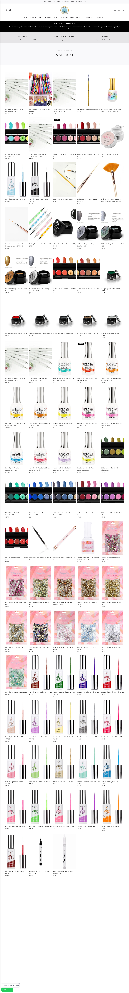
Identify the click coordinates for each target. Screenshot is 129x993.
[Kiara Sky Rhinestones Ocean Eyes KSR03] (88, 627)
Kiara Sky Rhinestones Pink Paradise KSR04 (64, 648)
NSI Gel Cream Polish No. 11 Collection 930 (37, 514)
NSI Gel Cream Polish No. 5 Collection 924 (16, 559)
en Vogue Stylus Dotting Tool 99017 (40, 557)
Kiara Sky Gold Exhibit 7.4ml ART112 (64, 782)
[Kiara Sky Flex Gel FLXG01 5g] (112, 134)
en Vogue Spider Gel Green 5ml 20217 (110, 290)
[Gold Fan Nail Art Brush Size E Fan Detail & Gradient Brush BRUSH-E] (112, 179)
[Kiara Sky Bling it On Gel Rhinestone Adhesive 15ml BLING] (88, 538)
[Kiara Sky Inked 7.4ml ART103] (88, 807)
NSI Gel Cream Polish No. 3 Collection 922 (88, 155)
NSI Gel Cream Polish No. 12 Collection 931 (13, 514)
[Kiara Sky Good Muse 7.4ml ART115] (40, 762)
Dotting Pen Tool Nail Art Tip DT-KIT (40, 244)
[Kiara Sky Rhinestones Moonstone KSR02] (112, 627)
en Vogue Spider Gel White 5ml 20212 (110, 334)
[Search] (115, 10)
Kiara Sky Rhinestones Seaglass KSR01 (16, 692)
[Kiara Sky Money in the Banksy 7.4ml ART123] (64, 672)
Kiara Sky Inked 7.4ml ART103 (86, 826)
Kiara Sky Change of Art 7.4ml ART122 (112, 692)
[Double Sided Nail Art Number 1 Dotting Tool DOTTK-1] (16, 89)
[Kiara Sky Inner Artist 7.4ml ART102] (64, 807)
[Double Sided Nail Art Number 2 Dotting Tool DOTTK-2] (40, 358)
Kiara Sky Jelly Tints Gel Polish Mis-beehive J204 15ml (63, 424)
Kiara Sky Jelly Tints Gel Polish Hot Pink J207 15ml (87, 424)
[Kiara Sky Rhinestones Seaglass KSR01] (16, 672)
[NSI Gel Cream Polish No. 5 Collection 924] (16, 538)
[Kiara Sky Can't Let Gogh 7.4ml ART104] (16, 851)
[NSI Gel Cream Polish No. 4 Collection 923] (64, 269)
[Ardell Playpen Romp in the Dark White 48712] (64, 851)
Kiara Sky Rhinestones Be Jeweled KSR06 (15, 648)
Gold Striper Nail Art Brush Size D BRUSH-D (87, 200)
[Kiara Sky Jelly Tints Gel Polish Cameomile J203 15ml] (88, 448)
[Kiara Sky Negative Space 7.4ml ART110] (40, 179)
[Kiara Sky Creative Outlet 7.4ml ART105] (112, 807)
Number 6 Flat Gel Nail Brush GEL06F (88, 109)
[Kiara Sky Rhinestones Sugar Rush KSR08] (88, 582)
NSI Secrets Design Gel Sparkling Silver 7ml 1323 (39, 290)
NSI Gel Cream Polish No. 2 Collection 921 (88, 290)
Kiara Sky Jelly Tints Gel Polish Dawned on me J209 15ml (62, 469)
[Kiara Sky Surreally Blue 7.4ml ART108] (112, 762)
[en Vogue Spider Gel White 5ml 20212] (112, 314)
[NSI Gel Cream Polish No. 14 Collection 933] (16, 134)
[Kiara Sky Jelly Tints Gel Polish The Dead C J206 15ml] (112, 358)
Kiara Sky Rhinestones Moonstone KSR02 (111, 648)
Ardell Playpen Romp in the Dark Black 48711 (39, 872)
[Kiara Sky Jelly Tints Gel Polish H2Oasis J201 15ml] (16, 448)
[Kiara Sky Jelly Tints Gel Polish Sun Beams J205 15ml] (16, 403)
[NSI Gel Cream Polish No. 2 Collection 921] (88, 269)
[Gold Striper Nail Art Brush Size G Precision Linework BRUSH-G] (16, 224)
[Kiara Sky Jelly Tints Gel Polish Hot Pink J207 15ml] (88, 403)
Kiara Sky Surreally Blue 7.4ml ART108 (110, 783)
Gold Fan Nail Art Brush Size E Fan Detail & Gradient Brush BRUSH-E (111, 200)
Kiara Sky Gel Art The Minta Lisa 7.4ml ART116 (88, 783)
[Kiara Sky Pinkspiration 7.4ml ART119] (112, 717)
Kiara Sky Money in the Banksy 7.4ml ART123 (64, 693)
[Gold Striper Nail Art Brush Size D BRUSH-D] (88, 179)
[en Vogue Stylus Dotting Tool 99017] (40, 538)
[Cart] (123, 10)
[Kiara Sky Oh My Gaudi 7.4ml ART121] (40, 672)
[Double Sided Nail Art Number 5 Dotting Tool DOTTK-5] (64, 89)
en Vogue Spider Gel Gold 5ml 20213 (88, 333)
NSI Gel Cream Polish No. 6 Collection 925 (64, 155)
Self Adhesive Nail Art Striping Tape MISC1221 (39, 110)
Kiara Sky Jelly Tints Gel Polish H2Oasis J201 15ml (14, 469)
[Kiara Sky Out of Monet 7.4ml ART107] (40, 807)
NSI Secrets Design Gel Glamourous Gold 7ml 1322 (16, 290)
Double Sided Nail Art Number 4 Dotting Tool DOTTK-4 (15, 379)
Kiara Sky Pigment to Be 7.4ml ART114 (14, 783)
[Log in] (119, 10)
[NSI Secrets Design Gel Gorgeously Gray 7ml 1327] (88, 224)
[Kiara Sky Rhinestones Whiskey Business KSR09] (64, 582)
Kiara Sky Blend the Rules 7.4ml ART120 (14, 738)
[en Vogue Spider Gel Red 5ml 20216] (16, 314)
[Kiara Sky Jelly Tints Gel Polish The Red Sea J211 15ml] (88, 358)
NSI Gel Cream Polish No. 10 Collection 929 (61, 514)
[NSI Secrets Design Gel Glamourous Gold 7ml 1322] (16, 269)
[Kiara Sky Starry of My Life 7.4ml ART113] (64, 717)
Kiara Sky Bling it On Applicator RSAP (64, 557)
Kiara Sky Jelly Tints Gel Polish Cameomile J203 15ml (86, 469)
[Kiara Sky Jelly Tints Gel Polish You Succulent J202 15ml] (64, 358)
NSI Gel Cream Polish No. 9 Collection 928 (88, 514)
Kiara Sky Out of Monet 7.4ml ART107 (40, 826)
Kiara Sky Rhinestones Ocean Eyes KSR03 (87, 648)
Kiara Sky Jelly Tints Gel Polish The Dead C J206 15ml (111, 379)
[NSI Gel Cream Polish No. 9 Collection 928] (88, 493)
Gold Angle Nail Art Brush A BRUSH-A (64, 199)
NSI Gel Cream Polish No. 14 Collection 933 (13, 155)
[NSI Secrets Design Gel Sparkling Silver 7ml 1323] (40, 269)
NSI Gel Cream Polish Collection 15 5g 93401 (64, 245)
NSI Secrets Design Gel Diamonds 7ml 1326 (112, 245)
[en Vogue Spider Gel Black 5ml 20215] (40, 314)
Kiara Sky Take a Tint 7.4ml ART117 (16, 199)
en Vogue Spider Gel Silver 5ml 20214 (64, 333)
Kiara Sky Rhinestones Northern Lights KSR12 (110, 559)
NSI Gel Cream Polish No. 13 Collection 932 (109, 469)
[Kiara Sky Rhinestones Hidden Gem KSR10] (40, 582)
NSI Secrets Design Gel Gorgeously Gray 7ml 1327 (87, 245)
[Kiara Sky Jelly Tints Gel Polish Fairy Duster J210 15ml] (40, 448)
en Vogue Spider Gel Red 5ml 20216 (16, 333)
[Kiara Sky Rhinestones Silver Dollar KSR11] (16, 582)
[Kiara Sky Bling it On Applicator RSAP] (64, 538)
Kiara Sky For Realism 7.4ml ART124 (88, 692)
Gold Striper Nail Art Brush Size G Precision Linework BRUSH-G (15, 245)
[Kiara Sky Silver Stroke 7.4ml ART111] (88, 717)
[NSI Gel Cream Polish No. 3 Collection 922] (88, 134)
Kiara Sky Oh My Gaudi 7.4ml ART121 (40, 692)
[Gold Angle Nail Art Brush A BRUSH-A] (64, 179)
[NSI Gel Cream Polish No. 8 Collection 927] (112, 493)
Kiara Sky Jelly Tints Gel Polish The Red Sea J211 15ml (87, 379)
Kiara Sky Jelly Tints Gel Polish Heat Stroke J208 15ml (111, 424)
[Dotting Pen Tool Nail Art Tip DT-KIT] (40, 224)
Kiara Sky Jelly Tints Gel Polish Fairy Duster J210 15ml (39, 469)
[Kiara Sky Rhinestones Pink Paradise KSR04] (64, 627)
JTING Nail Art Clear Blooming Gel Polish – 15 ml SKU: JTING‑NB (111, 110)
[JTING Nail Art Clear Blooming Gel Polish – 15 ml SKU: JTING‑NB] (112, 89)
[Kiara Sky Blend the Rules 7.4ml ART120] (16, 717)
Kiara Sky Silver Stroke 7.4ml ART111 (88, 737)
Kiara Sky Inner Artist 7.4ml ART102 (63, 826)
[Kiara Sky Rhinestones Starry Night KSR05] (40, 627)
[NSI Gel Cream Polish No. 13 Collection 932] (112, 448)
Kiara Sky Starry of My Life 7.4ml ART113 (63, 738)
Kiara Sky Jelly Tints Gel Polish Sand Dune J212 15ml (39, 424)
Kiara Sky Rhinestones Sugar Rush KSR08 (87, 603)
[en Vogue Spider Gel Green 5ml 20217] (112, 269)
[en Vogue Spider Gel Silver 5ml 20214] (64, 314)
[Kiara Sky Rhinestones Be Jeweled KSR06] (16, 627)
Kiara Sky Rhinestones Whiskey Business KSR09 (62, 603)
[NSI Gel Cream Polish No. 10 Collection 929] (64, 493)
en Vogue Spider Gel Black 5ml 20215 (40, 333)
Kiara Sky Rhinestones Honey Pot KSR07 (111, 603)
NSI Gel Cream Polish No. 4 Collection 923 (64, 290)
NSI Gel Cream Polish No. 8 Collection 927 (112, 514)
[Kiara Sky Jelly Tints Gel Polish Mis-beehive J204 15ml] (64, 403)
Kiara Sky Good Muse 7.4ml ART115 (40, 782)
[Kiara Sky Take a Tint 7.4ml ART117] (16, 179)
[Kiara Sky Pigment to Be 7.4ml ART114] (16, 762)
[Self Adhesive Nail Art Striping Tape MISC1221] (40, 89)
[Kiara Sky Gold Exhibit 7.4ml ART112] (64, 762)
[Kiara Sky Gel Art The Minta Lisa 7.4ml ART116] (88, 762)
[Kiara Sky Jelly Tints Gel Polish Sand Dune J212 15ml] (40, 403)
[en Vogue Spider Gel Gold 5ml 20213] (88, 314)
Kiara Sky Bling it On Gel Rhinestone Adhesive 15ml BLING (88, 559)
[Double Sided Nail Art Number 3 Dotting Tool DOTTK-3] (40, 134)
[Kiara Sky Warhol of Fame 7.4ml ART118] (40, 717)
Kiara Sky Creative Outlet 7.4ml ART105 (110, 827)
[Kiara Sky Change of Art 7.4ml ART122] (112, 672)
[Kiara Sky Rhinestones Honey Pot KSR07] (112, 582)
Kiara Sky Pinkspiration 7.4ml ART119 (112, 737)
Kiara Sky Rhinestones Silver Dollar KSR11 (15, 603)
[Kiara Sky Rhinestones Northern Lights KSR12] (112, 538)
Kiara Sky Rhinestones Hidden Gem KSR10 (39, 603)
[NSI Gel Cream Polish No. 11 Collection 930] (40, 493)
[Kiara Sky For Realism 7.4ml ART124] (88, 672)
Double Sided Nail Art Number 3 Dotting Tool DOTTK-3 (39, 155)
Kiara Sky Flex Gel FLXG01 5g (109, 154)
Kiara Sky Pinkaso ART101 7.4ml (15, 826)
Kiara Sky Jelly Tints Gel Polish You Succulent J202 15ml (63, 379)
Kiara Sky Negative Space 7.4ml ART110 (38, 200)
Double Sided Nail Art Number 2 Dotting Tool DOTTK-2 (39, 379)
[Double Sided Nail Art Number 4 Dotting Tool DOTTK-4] (16, 358)
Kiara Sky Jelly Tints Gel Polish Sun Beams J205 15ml (15, 424)
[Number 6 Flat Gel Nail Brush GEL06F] (88, 89)
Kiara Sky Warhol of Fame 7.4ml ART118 (39, 738)
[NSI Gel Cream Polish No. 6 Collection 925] (64, 134)
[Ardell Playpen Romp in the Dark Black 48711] (40, 851)
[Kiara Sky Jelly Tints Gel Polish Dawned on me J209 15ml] (64, 448)
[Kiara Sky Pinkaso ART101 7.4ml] (16, 807)
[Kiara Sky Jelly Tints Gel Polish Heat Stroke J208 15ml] (112, 403)
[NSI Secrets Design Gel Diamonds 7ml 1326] (112, 224)
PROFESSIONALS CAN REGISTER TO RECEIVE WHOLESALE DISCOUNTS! (65, 2)
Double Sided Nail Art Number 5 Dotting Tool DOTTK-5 (62, 110)
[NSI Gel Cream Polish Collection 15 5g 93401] (64, 224)
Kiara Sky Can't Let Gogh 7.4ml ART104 (14, 872)
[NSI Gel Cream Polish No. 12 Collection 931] (16, 493)
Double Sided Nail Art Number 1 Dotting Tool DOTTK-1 (15, 110)
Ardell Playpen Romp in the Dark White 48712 (63, 872)
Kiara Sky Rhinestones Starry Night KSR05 (39, 648)
